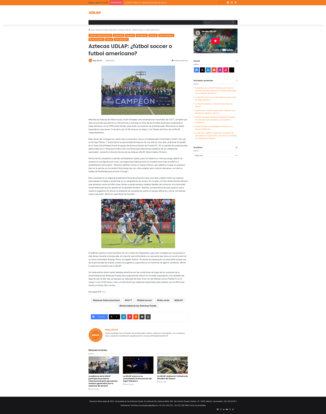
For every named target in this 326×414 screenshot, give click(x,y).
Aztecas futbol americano (107, 300)
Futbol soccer (145, 300)
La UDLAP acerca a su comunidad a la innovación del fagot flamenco (137, 378)
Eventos (153, 35)
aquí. (104, 292)
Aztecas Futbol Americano (106, 30)
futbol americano (166, 35)
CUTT (129, 300)
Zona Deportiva (121, 39)
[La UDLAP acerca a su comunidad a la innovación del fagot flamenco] (138, 365)
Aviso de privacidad (198, 405)
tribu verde (163, 300)
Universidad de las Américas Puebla (138, 305)
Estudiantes (141, 35)
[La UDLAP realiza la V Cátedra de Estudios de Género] (172, 365)
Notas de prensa (96, 39)
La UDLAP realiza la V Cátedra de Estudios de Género (145, 3)
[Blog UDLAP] (95, 12)
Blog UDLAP (97, 61)
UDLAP (179, 300)
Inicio (92, 30)
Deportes (130, 35)
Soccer (109, 39)
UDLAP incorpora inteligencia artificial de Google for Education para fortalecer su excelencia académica (215, 119)
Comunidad (118, 35)
